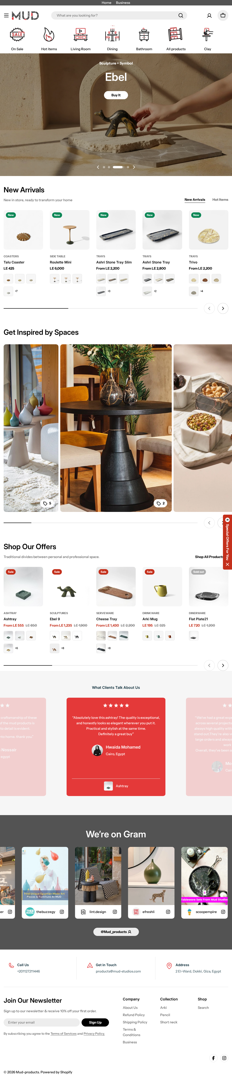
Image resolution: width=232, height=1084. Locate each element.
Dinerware (197, 613)
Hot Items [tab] (220, 199)
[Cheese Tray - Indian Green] (123, 635)
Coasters (11, 256)
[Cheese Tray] (116, 586)
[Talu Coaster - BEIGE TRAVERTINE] (19, 278)
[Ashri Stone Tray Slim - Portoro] (101, 291)
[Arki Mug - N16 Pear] (147, 635)
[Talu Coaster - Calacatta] (8, 291)
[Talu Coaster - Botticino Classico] (31, 278)
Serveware (105, 613)
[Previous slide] (98, 167)
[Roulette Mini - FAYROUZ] (77, 278)
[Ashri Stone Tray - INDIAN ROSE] (170, 278)
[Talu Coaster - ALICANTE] (8, 278)
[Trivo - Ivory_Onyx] (193, 278)
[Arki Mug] (162, 586)
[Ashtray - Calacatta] (19, 635)
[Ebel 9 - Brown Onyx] (66, 635)
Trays (100, 256)
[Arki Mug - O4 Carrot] (170, 635)
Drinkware (151, 613)
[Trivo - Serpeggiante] (216, 278)
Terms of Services (64, 1034)
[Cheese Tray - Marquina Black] (101, 648)
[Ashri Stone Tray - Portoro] (147, 278)
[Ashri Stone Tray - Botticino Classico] (158, 278)
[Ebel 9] (69, 586)
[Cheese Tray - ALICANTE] (112, 635)
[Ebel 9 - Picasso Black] (54, 635)
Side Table (57, 256)
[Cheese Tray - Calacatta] (101, 635)
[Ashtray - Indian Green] (8, 635)
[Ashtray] (23, 586)
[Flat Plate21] (208, 586)
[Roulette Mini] (69, 230)
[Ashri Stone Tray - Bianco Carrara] (147, 291)
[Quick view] (38, 219)
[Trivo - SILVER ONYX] (193, 291)
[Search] (181, 15)
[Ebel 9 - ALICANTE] (54, 648)
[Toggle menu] (6, 15)
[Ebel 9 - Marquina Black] (77, 635)
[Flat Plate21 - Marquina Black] (193, 635)
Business (123, 2)
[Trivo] (208, 230)
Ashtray (10, 613)
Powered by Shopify (56, 1072)
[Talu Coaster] (23, 230)
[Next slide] (134, 167)
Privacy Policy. (94, 1034)
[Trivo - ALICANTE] (205, 278)
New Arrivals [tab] (195, 199)
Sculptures (59, 613)
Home (106, 2)
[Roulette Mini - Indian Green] (66, 278)
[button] (104, 167)
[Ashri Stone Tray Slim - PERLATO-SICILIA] (123, 278)
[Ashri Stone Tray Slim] (116, 230)
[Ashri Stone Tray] (162, 230)
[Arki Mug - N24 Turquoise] (158, 635)
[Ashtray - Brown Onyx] (8, 648)
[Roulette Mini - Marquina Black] (54, 278)
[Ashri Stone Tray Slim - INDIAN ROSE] (112, 278)
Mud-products (27, 1072)
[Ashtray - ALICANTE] (31, 635)
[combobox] (119, 15)
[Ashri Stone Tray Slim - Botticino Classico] (101, 278)
